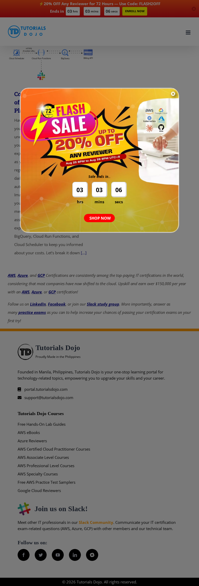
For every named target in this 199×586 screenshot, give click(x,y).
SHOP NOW (100, 218)
